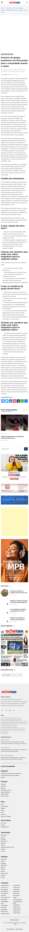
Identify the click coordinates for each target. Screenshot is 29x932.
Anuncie (3, 851)
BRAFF (14, 719)
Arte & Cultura (6, 820)
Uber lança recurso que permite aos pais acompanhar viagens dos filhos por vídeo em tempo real (13, 743)
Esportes (3, 814)
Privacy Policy (16, 922)
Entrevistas (3, 786)
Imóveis (3, 837)
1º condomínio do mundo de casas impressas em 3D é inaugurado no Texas (18, 611)
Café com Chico (4, 796)
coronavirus (21, 729)
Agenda (3, 825)
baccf (3, 719)
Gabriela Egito (4, 909)
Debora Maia (4, 899)
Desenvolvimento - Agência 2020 (14, 929)
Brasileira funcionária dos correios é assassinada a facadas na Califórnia (17, 619)
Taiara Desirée (16, 910)
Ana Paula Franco (5, 885)
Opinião (15, 897)
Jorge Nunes (16, 889)
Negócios (7, 747)
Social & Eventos (5, 827)
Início (5, 922)
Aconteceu (3, 823)
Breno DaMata (4, 889)
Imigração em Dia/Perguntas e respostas (11, 773)
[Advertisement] (14, 30)
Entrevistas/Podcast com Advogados (10, 775)
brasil (19, 719)
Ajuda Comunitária (5, 792)
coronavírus (4, 732)
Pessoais (3, 849)
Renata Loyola (16, 906)
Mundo (2, 810)
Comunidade (9, 8)
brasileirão (10, 722)
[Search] (27, 2)
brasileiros (4, 722)
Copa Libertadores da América (9, 729)
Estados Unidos (5, 739)
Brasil (2, 755)
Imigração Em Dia (5, 913)
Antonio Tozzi (6, 74)
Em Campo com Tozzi (6, 790)
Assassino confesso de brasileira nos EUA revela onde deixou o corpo (19, 592)
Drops (2, 903)
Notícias (3, 777)
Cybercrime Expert (5, 897)
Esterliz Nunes (4, 905)
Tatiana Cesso (16, 912)
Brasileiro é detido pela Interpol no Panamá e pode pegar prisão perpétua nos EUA (19, 602)
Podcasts (4, 781)
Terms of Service (22, 922)
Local (2, 747)
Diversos (3, 871)
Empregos (3, 839)
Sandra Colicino (17, 908)
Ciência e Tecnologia (6, 816)
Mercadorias (4, 841)
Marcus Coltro (16, 891)
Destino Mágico (4, 901)
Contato (15, 924)
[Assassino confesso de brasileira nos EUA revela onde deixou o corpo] (4, 592)
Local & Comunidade (8, 766)
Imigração (3, 433)
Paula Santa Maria (17, 899)
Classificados (5, 832)
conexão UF (4, 726)
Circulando (3, 895)
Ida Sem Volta (4, 911)
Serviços (3, 845)
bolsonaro (8, 719)
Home (2, 8)
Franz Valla (3, 907)
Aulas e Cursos (4, 873)
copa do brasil (12, 726)
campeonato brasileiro (20, 722)
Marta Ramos (16, 895)
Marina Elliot (16, 893)
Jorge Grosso (16, 887)
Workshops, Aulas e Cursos (7, 847)
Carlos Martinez (4, 891)
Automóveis (4, 835)
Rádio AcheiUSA (4, 794)
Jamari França (16, 885)
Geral (3, 802)
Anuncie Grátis (9, 922)
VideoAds (4, 857)
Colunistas (4, 883)
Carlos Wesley (4, 893)
